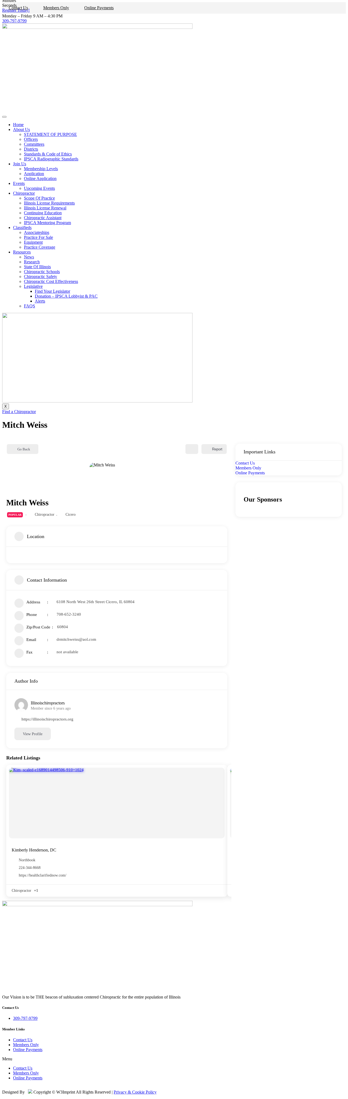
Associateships (36, 232)
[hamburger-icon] (4, 117)
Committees (34, 144)
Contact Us (18, 7)
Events (19, 183)
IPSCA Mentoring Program (47, 222)
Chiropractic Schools (42, 271)
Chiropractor (24, 193)
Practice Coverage (39, 247)
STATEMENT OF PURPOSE (50, 134)
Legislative (33, 286)
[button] (174, 1059)
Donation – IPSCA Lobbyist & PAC (66, 296)
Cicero (71, 514)
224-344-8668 (30, 868)
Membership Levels (41, 168)
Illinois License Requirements (49, 203)
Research (32, 262)
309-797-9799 (14, 21)
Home (18, 124)
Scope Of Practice (39, 198)
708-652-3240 (69, 614)
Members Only (56, 7)
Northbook (27, 860)
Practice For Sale (38, 237)
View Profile (32, 734)
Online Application (40, 178)
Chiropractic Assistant (42, 217)
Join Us (19, 163)
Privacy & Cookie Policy (135, 1092)
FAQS (29, 306)
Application (34, 173)
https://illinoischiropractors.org (47, 719)
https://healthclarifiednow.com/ (42, 875)
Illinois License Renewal (45, 208)
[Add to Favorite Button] (192, 449)
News (29, 257)
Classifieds (22, 227)
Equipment (33, 242)
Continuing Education (43, 212)
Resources (22, 252)
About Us (21, 129)
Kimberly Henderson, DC (34, 850)
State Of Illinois (37, 266)
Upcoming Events (39, 188)
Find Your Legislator (52, 291)
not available (67, 652)
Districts (31, 149)
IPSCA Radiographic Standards (51, 159)
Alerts (40, 301)
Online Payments (99, 7)
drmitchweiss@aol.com (76, 639)
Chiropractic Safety (40, 276)
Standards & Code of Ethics (48, 154)
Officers (31, 139)
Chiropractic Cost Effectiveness (51, 281)
